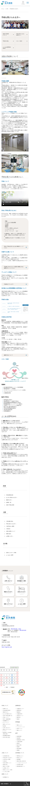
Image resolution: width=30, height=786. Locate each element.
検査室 (18, 746)
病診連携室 (19, 748)
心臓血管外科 (19, 713)
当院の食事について (7, 762)
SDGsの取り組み (6, 737)
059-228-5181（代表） (16, 629)
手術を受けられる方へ (7, 757)
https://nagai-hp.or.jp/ (7, 647)
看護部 (18, 750)
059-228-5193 (23, 630)
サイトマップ (5, 722)
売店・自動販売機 (6, 719)
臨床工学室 (19, 745)
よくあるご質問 (6, 771)
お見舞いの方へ (6, 768)
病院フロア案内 (6, 766)
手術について (5, 717)
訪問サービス (19, 728)
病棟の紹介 (5, 764)
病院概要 (18, 759)
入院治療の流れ (6, 755)
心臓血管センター (20, 708)
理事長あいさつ (20, 755)
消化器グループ (20, 715)
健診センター (19, 730)
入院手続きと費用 (6, 759)
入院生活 (5, 761)
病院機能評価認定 (6, 735)
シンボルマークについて (22, 762)
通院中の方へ (5, 712)
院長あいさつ (19, 757)
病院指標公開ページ (21, 766)
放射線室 (18, 738)
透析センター (19, 725)
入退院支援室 (19, 741)
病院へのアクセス (6, 724)
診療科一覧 (5, 708)
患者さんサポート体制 (7, 769)
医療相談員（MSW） (21, 739)
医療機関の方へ (6, 720)
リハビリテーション (21, 726)
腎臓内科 (18, 712)
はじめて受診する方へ (7, 713)
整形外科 (18, 717)
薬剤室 (18, 743)
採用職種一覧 (5, 777)
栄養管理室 (19, 736)
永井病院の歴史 (20, 764)
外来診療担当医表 (6, 710)
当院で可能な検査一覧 (7, 715)
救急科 (18, 719)
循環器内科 (19, 710)
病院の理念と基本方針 (21, 761)
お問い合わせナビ (6, 727)
